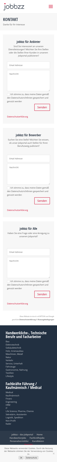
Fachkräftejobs (37, 437)
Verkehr (9, 360)
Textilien (10, 372)
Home (40, 434)
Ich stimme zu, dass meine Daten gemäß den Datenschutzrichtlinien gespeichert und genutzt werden (28, 98)
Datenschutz (31, 458)
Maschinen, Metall (14, 354)
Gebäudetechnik (13, 347)
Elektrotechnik (12, 344)
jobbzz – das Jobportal (22, 434)
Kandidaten (38, 441)
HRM (8, 404)
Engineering (11, 401)
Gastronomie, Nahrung (17, 369)
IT (6, 408)
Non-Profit (11, 420)
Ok (21, 458)
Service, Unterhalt (14, 363)
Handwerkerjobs (18, 437)
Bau (7, 341)
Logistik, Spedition (14, 417)
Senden (42, 107)
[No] (53, 453)
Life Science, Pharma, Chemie (20, 411)
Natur (8, 357)
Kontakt (28, 444)
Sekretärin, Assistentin (16, 414)
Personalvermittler (19, 441)
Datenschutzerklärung (17, 116)
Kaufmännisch (12, 395)
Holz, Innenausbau (14, 351)
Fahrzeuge (10, 366)
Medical (9, 392)
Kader (8, 423)
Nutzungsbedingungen (46, 319)
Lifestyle (10, 376)
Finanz (9, 398)
